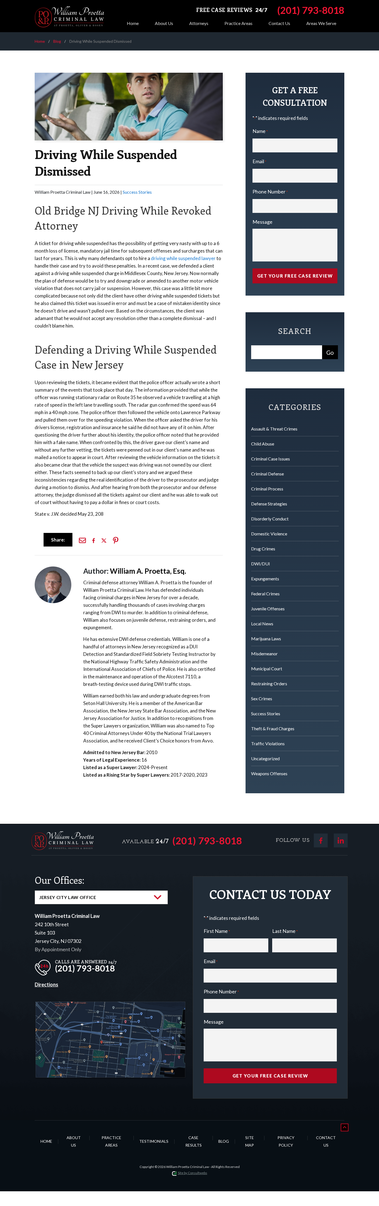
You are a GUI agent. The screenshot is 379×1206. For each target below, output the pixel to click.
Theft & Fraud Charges (272, 728)
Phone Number (270, 191)
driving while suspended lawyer (183, 258)
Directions (46, 984)
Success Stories (137, 192)
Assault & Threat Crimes (274, 428)
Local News (262, 623)
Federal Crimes (265, 593)
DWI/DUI (260, 563)
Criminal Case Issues (270, 458)
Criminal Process (267, 488)
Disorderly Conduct (270, 518)
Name (260, 131)
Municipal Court (266, 668)
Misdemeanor (264, 653)
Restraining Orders (269, 683)
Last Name (285, 931)
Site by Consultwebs (192, 1173)
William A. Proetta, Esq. (148, 571)
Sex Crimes (261, 698)
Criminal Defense (267, 473)
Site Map (249, 1141)
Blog (57, 41)
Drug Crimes (263, 548)
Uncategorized (265, 758)
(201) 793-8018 (207, 840)
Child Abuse (262, 443)
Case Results (193, 1141)
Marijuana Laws (266, 638)
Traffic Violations (268, 743)
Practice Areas (238, 23)
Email (259, 161)
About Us (164, 23)
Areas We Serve (321, 23)
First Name (217, 931)
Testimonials (153, 1141)
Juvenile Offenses (268, 608)
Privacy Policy (285, 1141)
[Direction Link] (110, 1006)
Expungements (265, 578)
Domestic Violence (269, 533)
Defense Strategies (269, 503)
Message (262, 222)
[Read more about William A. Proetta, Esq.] (53, 569)
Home (133, 23)
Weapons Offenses (269, 773)
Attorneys (198, 23)
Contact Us (279, 23)
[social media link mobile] (321, 840)
